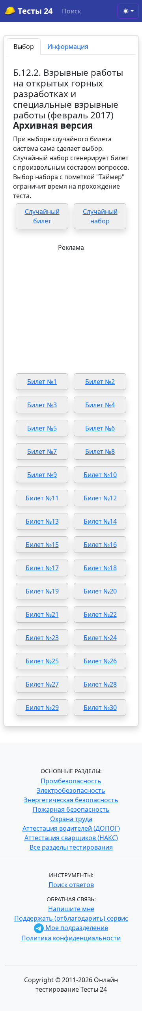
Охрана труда (71, 818)
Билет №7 (42, 451)
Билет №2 (100, 381)
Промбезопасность (71, 781)
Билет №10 (100, 474)
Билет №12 (100, 498)
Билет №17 (42, 568)
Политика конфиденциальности (71, 938)
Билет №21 (42, 614)
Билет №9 (42, 474)
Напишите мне (71, 908)
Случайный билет (42, 216)
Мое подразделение (76, 927)
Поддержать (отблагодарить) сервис (71, 918)
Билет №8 (100, 451)
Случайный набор (100, 216)
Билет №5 (42, 428)
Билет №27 (42, 684)
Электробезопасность (71, 790)
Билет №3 (42, 405)
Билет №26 (100, 661)
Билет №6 (100, 428)
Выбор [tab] (23, 46)
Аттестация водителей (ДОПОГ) (71, 828)
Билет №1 (42, 381)
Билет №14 (100, 521)
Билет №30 (100, 707)
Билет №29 (42, 707)
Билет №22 (100, 614)
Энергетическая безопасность (71, 800)
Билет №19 (42, 591)
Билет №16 (100, 544)
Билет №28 (100, 684)
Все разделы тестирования (71, 847)
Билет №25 (42, 661)
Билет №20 (100, 591)
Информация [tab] (67, 46)
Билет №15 (42, 544)
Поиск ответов (71, 884)
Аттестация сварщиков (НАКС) (71, 837)
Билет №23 (42, 637)
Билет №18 (100, 568)
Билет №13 (42, 521)
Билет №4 (100, 405)
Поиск (71, 11)
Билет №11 (42, 498)
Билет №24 (100, 637)
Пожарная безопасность (71, 809)
